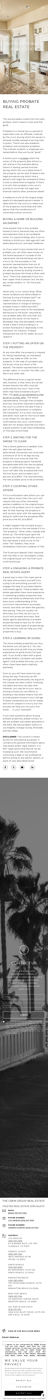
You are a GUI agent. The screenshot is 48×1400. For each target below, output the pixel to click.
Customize (24, 1387)
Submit (24, 1015)
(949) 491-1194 (15, 1296)
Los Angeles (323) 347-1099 (21, 1220)
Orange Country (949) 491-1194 (23, 1228)
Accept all (24, 1393)
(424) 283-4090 (15, 1280)
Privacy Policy (11, 1033)
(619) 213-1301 (14, 1309)
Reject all (24, 1380)
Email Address (10, 1337)
